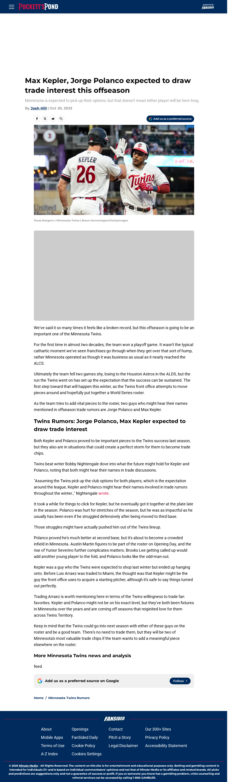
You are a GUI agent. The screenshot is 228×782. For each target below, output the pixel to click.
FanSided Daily (85, 737)
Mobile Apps (52, 737)
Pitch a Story (120, 737)
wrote (103, 493)
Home (39, 698)
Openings (80, 729)
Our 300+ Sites (158, 729)
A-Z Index (49, 754)
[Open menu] (11, 6)
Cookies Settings (87, 754)
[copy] (61, 118)
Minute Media (28, 765)
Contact (116, 729)
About (46, 729)
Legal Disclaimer (123, 745)
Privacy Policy (157, 737)
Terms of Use (53, 745)
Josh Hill (39, 108)
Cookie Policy (83, 745)
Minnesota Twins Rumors (69, 698)
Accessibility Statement (166, 745)
